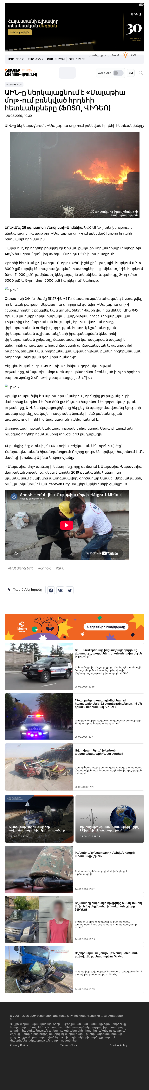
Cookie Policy (118, 1045)
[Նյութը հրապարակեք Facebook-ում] (51, 590)
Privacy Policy (19, 1045)
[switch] (118, 73)
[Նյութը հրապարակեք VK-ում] (60, 590)
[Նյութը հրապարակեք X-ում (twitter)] (70, 590)
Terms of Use (68, 1045)
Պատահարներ (14, 84)
